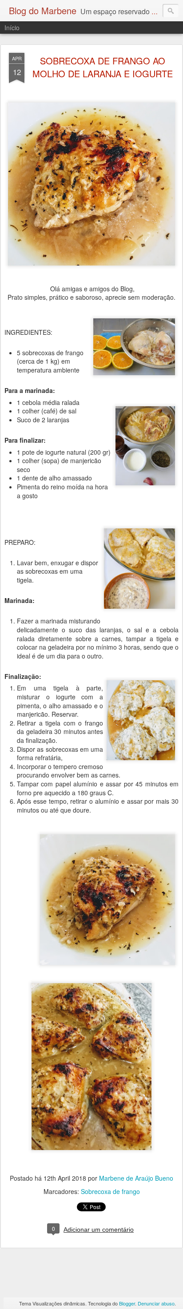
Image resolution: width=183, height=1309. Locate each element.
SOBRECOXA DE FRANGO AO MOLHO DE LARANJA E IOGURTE (102, 67)
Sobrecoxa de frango (110, 1191)
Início (12, 27)
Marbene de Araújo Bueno (136, 1178)
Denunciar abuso (156, 1303)
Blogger (127, 1303)
